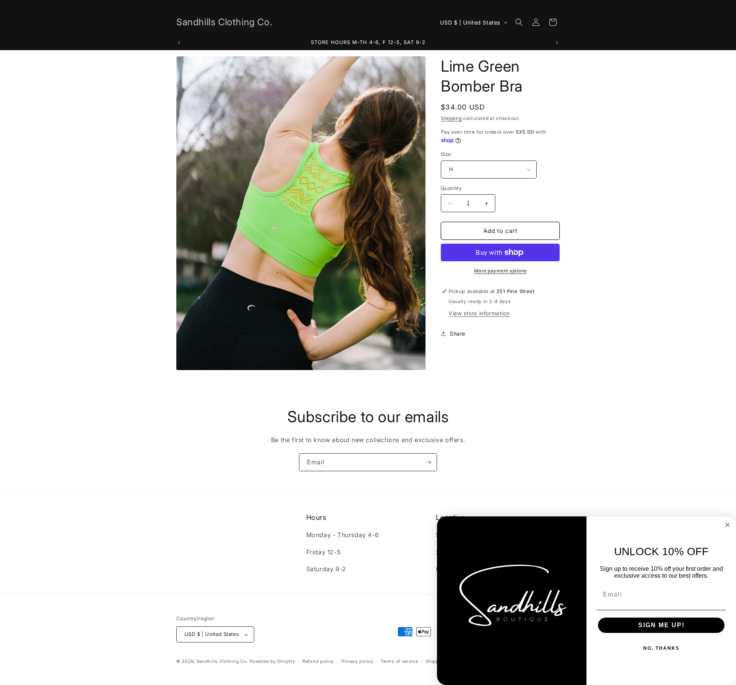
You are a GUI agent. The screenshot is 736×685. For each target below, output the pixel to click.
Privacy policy (357, 661)
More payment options (500, 271)
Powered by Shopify (272, 661)
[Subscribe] (428, 462)
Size (446, 154)
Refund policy (318, 661)
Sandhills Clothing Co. (222, 661)
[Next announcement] (557, 42)
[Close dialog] (727, 524)
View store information (479, 313)
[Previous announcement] (179, 42)
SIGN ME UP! (661, 625)
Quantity (451, 188)
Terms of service (399, 661)
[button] (519, 22)
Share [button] (457, 333)
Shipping (451, 118)
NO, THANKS (661, 648)
